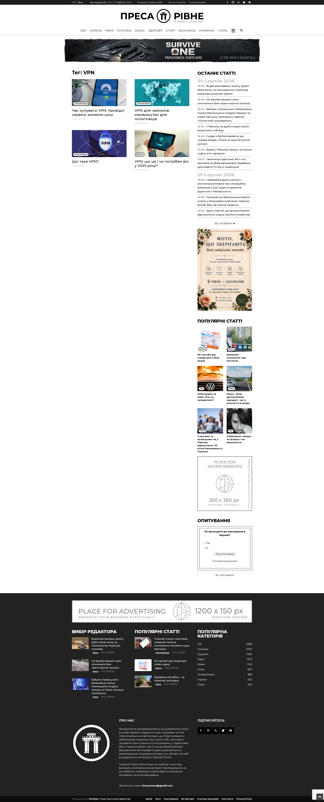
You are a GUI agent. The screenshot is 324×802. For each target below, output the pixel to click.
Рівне (109, 30)
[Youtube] (249, 2)
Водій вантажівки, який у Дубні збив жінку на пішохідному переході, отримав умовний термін (223, 89)
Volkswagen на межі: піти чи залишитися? (206, 397)
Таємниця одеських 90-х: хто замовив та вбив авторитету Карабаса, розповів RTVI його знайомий (224, 163)
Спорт (170, 30)
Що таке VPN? (85, 161)
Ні (207, 548)
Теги (86, 67)
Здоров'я (155, 30)
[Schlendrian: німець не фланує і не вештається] (239, 421)
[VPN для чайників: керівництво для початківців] (162, 92)
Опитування (171, 799)
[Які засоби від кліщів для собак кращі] (210, 339)
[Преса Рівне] (162, 16)
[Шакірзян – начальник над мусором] (239, 339)
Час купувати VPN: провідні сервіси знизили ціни (98, 112)
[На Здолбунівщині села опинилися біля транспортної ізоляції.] (80, 665)
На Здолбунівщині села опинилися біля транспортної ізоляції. (106, 664)
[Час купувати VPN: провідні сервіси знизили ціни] (99, 92)
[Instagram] (232, 2)
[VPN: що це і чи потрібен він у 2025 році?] (162, 143)
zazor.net (124, 799)
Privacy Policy (244, 799)
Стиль (222, 30)
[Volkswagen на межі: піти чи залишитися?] (210, 378)
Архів (149, 799)
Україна (96, 30)
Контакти (227, 799)
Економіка (187, 30)
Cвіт (83, 30)
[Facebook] (227, 2)
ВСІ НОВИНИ (224, 223)
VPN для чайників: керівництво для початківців (152, 114)
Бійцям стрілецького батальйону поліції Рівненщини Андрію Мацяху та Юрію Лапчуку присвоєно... (107, 686)
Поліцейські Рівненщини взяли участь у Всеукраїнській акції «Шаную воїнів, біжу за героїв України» (223, 201)
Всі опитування (224, 575)
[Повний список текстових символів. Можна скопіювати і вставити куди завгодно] (143, 643)
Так (208, 543)
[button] (233, 31)
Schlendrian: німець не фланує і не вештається (239, 439)
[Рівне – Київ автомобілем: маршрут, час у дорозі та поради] (239, 378)
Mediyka (94, 799)
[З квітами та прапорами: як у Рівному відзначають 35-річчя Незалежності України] (210, 421)
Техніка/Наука (205, 674)
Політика (124, 30)
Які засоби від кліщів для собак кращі (208, 357)
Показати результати (224, 561)
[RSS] (238, 2)
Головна (76, 67)
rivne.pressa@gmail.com (157, 785)
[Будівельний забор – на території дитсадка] (143, 681)
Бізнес (140, 30)
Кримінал (206, 30)
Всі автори (187, 799)
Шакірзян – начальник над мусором (236, 357)
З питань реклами (197, 2)
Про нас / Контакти (177, 2)
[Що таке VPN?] (99, 143)
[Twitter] (244, 2)
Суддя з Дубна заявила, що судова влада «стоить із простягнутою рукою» (223, 139)
